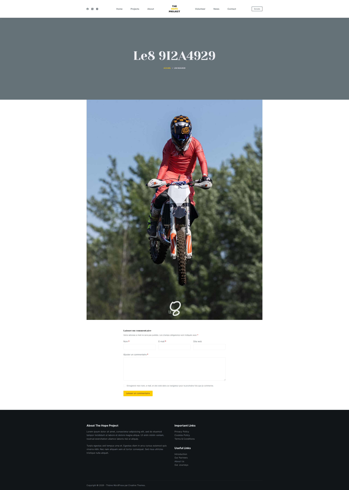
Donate (257, 9)
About (150, 9)
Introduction (180, 454)
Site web (197, 341)
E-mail (162, 341)
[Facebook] (88, 9)
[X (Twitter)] (92, 9)
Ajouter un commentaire (135, 354)
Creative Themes (136, 485)
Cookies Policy (182, 435)
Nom (126, 341)
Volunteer (200, 9)
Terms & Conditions (184, 438)
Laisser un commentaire (138, 393)
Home (119, 9)
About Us (179, 461)
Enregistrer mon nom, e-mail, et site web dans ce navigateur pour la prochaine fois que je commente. (170, 386)
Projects (135, 9)
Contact (232, 9)
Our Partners (181, 457)
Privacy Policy (181, 431)
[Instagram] (97, 9)
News (216, 9)
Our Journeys (181, 465)
